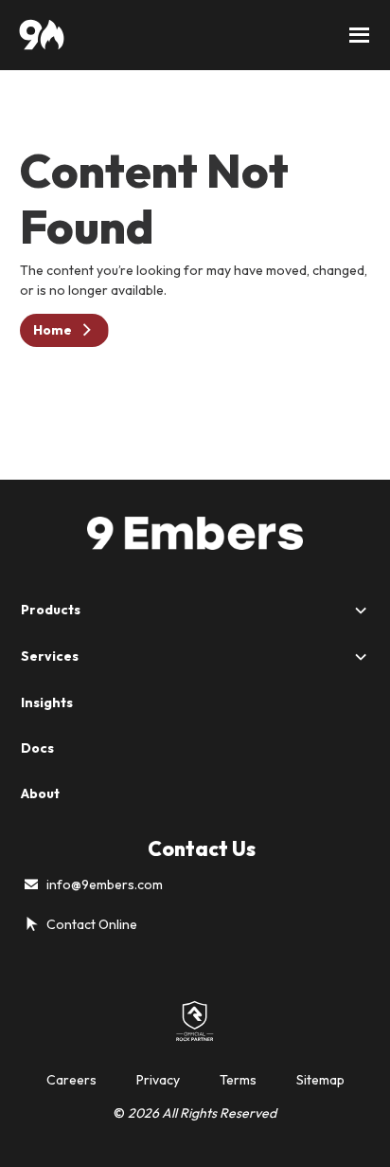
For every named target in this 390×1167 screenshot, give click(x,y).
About (40, 793)
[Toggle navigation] (360, 35)
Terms (238, 1079)
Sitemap (320, 1079)
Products (50, 609)
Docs (37, 748)
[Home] (41, 35)
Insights (47, 702)
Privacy (158, 1079)
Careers (71, 1079)
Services (50, 656)
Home (52, 329)
